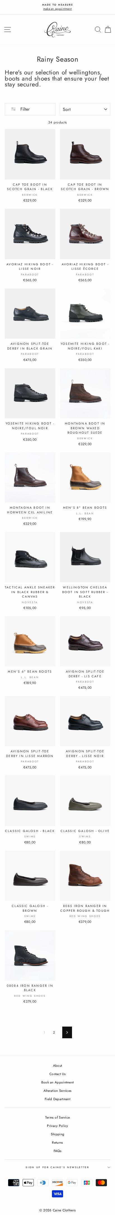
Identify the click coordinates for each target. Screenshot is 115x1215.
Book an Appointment (57, 1082)
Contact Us (57, 1073)
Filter (24, 109)
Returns (57, 1142)
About (57, 1065)
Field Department (57, 1099)
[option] (57, 7)
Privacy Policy (57, 1125)
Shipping (57, 1134)
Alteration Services (58, 1090)
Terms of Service (57, 1117)
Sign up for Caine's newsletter (57, 1167)
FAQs (57, 1150)
